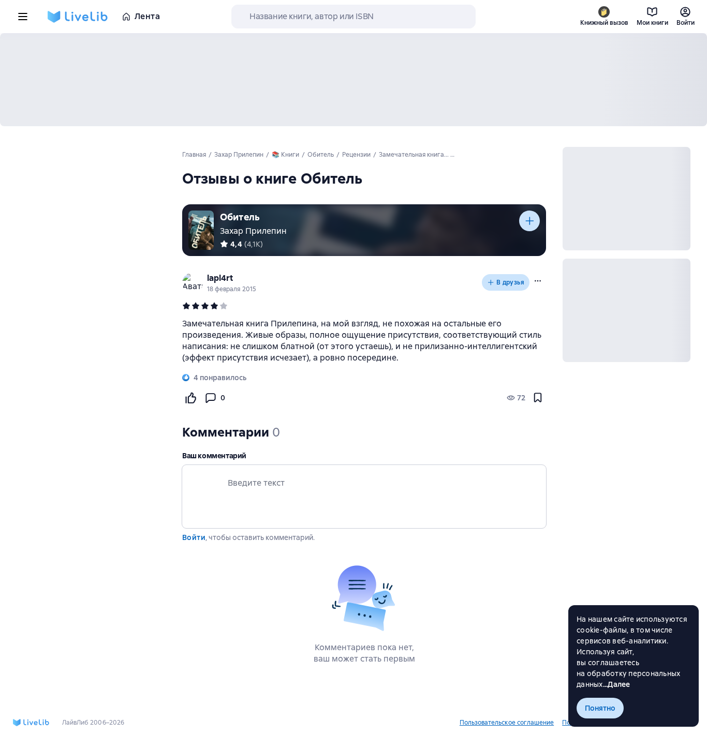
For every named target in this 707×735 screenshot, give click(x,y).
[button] (537, 281)
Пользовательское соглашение (507, 722)
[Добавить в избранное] (537, 397)
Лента (147, 16)
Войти (193, 537)
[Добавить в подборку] (529, 221)
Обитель (240, 217)
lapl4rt (220, 278)
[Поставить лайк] (190, 397)
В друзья (510, 282)
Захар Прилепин (253, 231)
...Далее (616, 684)
